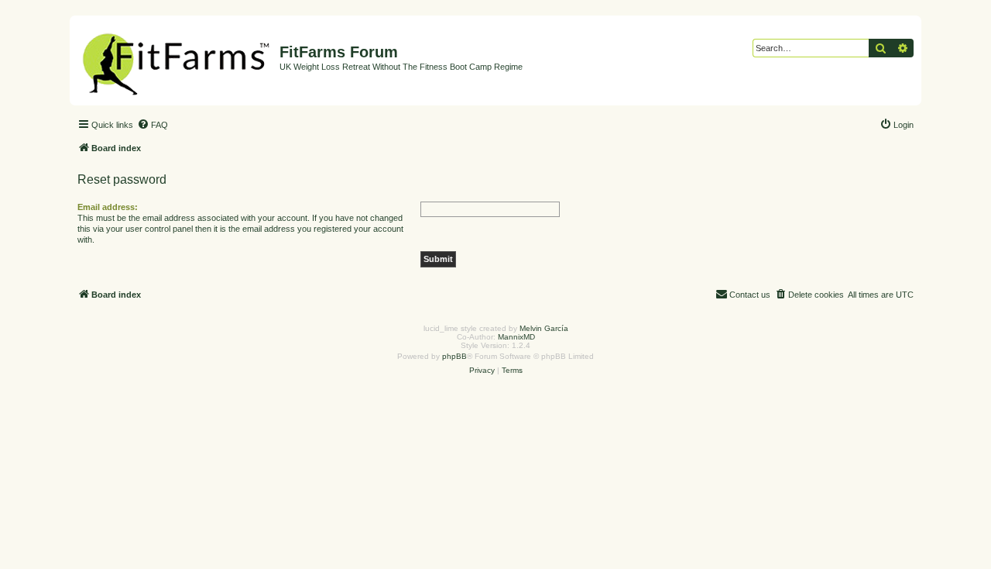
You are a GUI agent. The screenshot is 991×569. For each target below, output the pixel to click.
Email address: (107, 207)
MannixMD (516, 337)
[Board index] (176, 60)
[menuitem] (152, 125)
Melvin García (544, 328)
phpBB (454, 356)
